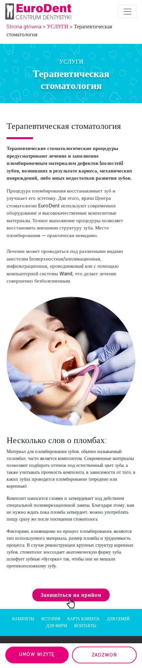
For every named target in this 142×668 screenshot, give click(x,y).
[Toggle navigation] (127, 11)
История (50, 619)
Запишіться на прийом (71, 595)
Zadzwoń (104, 655)
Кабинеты (23, 619)
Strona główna (24, 26)
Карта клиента (83, 619)
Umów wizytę (37, 654)
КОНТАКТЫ (85, 625)
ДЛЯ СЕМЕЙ (118, 619)
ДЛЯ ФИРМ (56, 625)
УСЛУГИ (57, 26)
